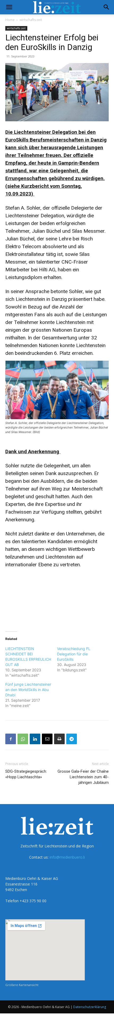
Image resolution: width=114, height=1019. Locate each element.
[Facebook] (10, 739)
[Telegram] (71, 739)
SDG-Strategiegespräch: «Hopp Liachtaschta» (26, 774)
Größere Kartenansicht (21, 985)
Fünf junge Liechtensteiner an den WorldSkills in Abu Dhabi (28, 689)
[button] (9, 7)
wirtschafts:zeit (31, 20)
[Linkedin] (35, 739)
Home (10, 20)
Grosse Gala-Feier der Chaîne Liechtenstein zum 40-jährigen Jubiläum (83, 777)
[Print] (59, 739)
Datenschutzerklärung (89, 1007)
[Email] (47, 739)
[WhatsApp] (22, 739)
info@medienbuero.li (67, 857)
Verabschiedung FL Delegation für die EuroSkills (73, 654)
